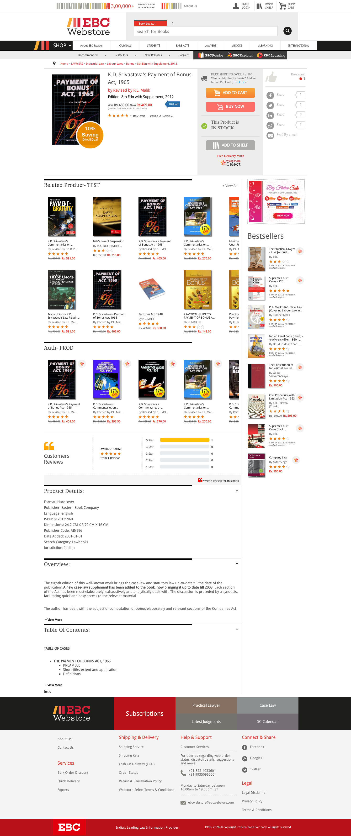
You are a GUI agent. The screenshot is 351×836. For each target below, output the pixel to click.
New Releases (153, 55)
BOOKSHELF (269, 6)
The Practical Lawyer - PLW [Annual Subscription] (282, 250)
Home (64, 63)
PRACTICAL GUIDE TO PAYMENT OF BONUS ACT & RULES (200, 316)
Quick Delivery (69, 781)
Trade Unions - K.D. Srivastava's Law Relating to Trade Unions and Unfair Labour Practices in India (63, 316)
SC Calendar (267, 721)
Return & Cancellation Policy (140, 781)
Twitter (255, 769)
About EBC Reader (91, 45)
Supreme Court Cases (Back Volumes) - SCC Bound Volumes (279, 427)
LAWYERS (210, 45)
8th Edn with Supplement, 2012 (157, 63)
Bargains (184, 55)
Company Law (278, 457)
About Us (64, 739)
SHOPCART (291, 6)
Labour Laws (115, 63)
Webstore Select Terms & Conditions (146, 790)
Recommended (88, 55)
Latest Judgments (206, 721)
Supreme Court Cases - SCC (278, 279)
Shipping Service (131, 747)
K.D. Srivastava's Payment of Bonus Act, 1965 (154, 243)
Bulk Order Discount (73, 772)
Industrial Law (95, 63)
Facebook (257, 747)
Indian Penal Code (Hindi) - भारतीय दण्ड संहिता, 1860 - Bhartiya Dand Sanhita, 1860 (286, 338)
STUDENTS (153, 45)
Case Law (268, 705)
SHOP (62, 45)
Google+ (256, 758)
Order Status (128, 772)
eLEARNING (265, 45)
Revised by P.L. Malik (131, 90)
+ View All (230, 186)
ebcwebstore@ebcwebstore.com (211, 802)
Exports (63, 790)
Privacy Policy (252, 801)
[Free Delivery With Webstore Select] (230, 164)
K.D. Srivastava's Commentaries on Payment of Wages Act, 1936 (152, 406)
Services (66, 763)
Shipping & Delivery (139, 737)
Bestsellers (121, 55)
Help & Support (196, 737)
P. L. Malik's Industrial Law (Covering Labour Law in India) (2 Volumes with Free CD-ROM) (286, 308)
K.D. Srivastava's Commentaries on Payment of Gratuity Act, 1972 (63, 243)
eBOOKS (237, 45)
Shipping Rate (129, 755)
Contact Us (66, 747)
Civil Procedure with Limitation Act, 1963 (282, 397)
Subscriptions (145, 713)
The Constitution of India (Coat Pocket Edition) (281, 366)
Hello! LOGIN (246, 6)
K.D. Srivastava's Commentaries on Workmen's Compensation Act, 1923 (199, 243)
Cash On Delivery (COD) (136, 764)
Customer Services (195, 747)
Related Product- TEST (72, 185)
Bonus (130, 63)
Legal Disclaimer (254, 792)
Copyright (229, 827)
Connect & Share (259, 737)
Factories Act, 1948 (150, 314)
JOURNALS (125, 45)
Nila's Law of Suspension (108, 241)
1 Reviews (137, 116)
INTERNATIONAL (298, 45)
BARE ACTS (182, 45)
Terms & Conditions (256, 810)
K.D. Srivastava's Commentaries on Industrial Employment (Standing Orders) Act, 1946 (107, 406)
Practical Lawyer (206, 705)
